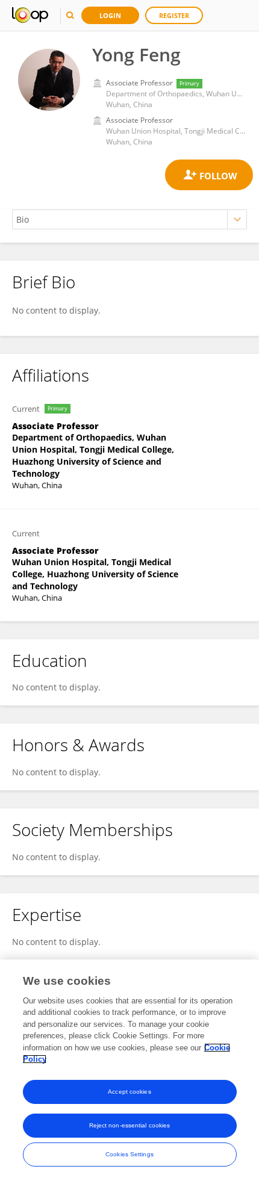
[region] (129, 1070)
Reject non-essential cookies (129, 1125)
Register (174, 15)
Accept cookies (129, 1091)
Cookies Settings (129, 1154)
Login (110, 15)
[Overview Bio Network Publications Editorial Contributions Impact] (129, 219)
